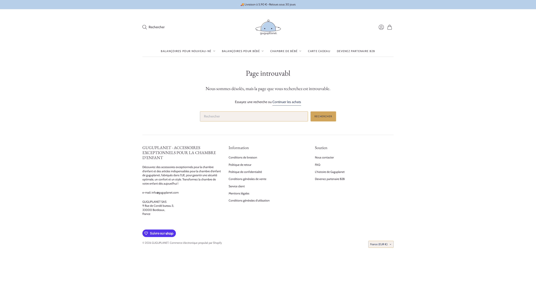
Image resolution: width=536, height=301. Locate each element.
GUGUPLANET (160, 242)
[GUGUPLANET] (268, 27)
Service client (237, 186)
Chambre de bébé (284, 51)
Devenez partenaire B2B (356, 51)
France (379, 244)
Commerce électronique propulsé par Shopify (196, 242)
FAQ (317, 165)
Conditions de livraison (243, 157)
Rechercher (323, 116)
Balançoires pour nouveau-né (186, 51)
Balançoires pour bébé (241, 51)
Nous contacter (324, 157)
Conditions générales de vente (247, 179)
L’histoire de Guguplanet (330, 172)
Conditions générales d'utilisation (249, 200)
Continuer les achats (286, 102)
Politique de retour (240, 165)
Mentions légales (239, 193)
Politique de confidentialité (245, 172)
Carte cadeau (319, 51)
